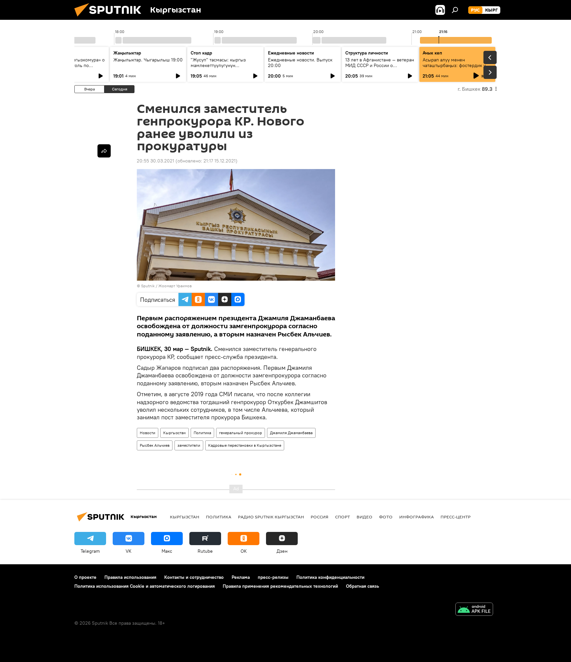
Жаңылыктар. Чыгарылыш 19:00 (148, 60)
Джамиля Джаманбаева (291, 432)
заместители (188, 445)
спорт (342, 517)
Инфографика (416, 517)
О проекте (85, 577)
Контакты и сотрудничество (194, 577)
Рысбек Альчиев (155, 445)
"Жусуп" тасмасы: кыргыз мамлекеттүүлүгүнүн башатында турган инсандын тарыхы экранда (221, 68)
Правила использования (130, 577)
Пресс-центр (455, 517)
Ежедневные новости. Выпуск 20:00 (300, 62)
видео (364, 517)
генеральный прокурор (240, 432)
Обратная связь (362, 586)
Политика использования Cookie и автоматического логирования (144, 586)
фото (386, 517)
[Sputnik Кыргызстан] (110, 18)
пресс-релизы (273, 577)
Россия (319, 517)
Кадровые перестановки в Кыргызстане (244, 445)
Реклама (241, 577)
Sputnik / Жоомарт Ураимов (166, 285)
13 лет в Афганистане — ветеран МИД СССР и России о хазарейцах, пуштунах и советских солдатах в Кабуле (379, 68)
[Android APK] (474, 610)
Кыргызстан (174, 432)
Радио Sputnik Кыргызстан (271, 517)
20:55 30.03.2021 (155, 161)
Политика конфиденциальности (330, 577)
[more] (104, 150)
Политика (202, 432)
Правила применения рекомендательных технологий (280, 586)
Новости (147, 432)
